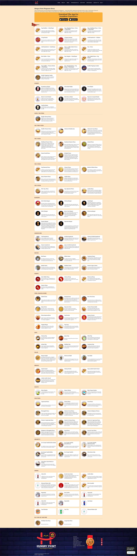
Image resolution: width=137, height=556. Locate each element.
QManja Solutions (41, 554)
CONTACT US (96, 2)
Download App (131, 552)
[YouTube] (102, 543)
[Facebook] (102, 539)
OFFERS (75, 536)
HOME (59, 2)
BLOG (101, 2)
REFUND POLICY (77, 543)
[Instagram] (102, 541)
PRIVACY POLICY (77, 544)
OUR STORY (82, 2)
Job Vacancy (89, 2)
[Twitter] (102, 544)
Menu (68, 2)
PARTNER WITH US (75, 2)
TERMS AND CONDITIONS (79, 545)
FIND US (63, 2)
